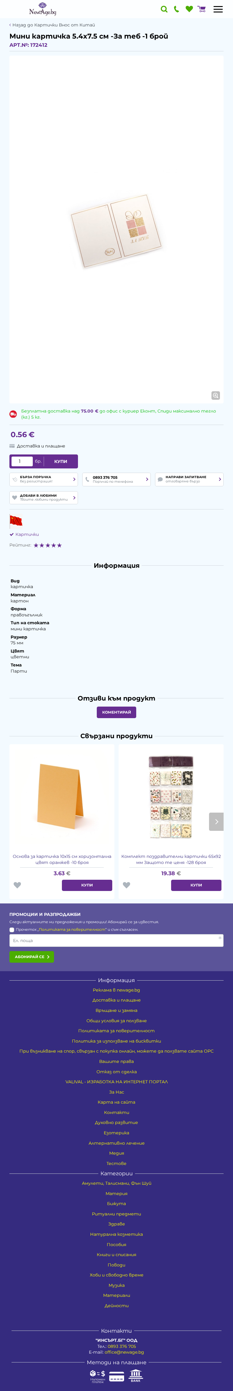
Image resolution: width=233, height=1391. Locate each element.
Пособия (116, 1244)
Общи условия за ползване (116, 1020)
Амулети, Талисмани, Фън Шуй (116, 1183)
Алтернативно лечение (117, 1143)
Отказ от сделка (116, 1071)
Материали (116, 1295)
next (216, 822)
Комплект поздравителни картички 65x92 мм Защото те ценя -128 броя (171, 859)
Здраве (116, 1224)
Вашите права (116, 1061)
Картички (27, 534)
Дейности (117, 1305)
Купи (60, 461)
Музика (117, 1285)
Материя (116, 1193)
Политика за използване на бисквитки (116, 1041)
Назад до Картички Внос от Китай (53, 25)
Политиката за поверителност (72, 929)
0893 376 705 (122, 1346)
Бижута (116, 1203)
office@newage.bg (124, 1352)
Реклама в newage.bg (116, 990)
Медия (116, 1153)
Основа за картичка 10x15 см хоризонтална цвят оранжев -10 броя (62, 859)
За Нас (116, 1092)
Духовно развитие (116, 1122)
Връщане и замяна (116, 1010)
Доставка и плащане (117, 1000)
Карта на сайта (116, 1102)
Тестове (116, 1163)
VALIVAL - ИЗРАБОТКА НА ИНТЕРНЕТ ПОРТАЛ (117, 1081)
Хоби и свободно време (117, 1275)
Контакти (116, 1112)
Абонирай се (29, 956)
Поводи (116, 1265)
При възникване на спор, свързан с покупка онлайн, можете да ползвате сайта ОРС (116, 1051)
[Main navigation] (218, 9)
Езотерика (116, 1133)
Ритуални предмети (116, 1214)
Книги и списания (116, 1254)
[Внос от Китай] (15, 521)
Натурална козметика (116, 1234)
